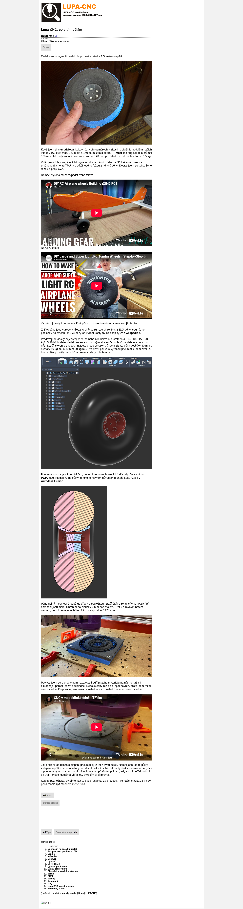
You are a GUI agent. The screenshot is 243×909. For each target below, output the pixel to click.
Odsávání (52, 859)
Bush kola (47, 35)
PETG (44, 477)
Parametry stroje (64, 832)
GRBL (51, 876)
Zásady (51, 878)
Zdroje (51, 873)
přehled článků (50, 803)
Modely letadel (69, 893)
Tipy (48, 832)
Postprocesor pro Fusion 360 (62, 851)
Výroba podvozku (59, 41)
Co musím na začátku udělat (62, 849)
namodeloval (66, 149)
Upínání (52, 861)
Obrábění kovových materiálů (63, 871)
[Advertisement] (101, 816)
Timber (117, 152)
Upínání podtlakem (57, 866)
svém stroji (120, 323)
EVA (60, 168)
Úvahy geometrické (57, 869)
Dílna (44, 41)
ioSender (52, 856)
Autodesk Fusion (52, 481)
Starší (49, 795)
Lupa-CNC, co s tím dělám (61, 886)
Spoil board (54, 864)
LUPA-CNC (53, 846)
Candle (51, 854)
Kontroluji (53, 881)
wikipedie (132, 332)
